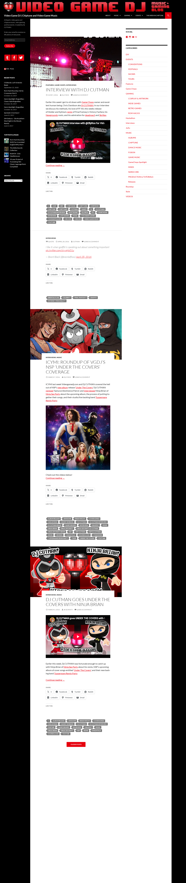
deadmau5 (90, 115)
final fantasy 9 (80, 297)
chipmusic (95, 206)
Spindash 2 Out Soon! (11, 113)
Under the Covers (87, 538)
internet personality (56, 301)
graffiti (93, 297)
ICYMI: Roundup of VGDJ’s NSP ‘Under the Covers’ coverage (75, 367)
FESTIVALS (133, 69)
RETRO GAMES (134, 108)
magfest (95, 525)
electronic (73, 212)
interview (52, 216)
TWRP (74, 538)
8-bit (55, 206)
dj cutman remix (54, 525)
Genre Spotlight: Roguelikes (14, 107)
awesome (67, 519)
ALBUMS (132, 138)
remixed (49, 390)
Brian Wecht (80, 519)
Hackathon (130, 118)
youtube (51, 222)
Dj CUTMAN (87, 105)
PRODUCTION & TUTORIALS (140, 177)
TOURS (131, 79)
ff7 (93, 212)
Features (50, 85)
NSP (70, 532)
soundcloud (84, 535)
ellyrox (85, 212)
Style (128, 191)
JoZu (128, 128)
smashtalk (70, 535)
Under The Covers (84, 387)
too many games (88, 216)
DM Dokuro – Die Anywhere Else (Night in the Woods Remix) (14, 120)
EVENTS (138, 15)
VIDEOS (129, 196)
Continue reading (55, 165)
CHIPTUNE (51, 209)
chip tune (83, 206)
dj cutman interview (56, 212)
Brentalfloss (53, 297)
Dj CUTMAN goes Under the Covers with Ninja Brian (78, 602)
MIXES (131, 167)
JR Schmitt (68, 610)
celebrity (67, 297)
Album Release (54, 519)
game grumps (70, 525)
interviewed (89, 390)
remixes (59, 535)
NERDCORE (133, 172)
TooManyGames (54, 219)
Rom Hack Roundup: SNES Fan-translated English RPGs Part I (17, 142)
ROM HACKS (134, 113)
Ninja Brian (52, 528)
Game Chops (60, 85)
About (107, 15)
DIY (127, 54)
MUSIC (116, 15)
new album (63, 387)
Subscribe (9, 46)
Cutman (76, 242)
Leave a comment (80, 95)
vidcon (78, 219)
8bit (61, 206)
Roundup (130, 186)
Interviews (71, 85)
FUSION (131, 152)
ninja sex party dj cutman (87, 528)
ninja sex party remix (56, 532)
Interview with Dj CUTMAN (77, 89)
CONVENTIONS (135, 64)
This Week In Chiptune (154, 15)
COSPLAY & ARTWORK (138, 98)
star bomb (97, 535)
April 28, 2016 (84, 256)
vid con (68, 219)
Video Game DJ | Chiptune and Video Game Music (30, 15)
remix (69, 112)
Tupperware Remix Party (58, 538)
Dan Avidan (52, 522)
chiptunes (63, 209)
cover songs (94, 519)
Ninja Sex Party (53, 394)
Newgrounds (52, 115)
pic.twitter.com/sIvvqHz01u (60, 250)
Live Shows (64, 216)
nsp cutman (80, 532)
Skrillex (102, 115)
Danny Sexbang (67, 522)
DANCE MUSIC (134, 147)
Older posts (76, 744)
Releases (131, 182)
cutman (74, 209)
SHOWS (131, 74)
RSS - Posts (10, 69)
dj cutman (100, 209)
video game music (92, 219)
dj (91, 209)
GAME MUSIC (102, 212)
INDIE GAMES (134, 103)
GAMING (127, 15)
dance (84, 209)
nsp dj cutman (95, 532)
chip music (71, 206)
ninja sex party (67, 528)
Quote (51, 242)
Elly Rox (65, 95)
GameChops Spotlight (137, 162)
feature (51, 727)
